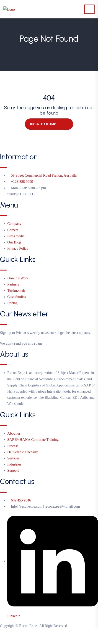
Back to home (43, 124)
